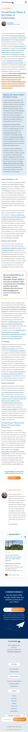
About (14, 696)
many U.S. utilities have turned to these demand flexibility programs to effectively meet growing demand (13, 217)
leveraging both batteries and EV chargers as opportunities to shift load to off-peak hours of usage (13, 309)
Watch (14, 478)
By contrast (6, 124)
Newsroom (14, 708)
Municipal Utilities (14, 683)
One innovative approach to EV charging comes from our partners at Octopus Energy (13, 374)
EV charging (4, 48)
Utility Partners (14, 671)
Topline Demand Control (10, 132)
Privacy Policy (10, 729)
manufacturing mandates (8, 348)
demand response (20, 46)
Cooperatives (14, 686)
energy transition (20, 39)
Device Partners (14, 669)
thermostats (15, 54)
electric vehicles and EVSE (13, 52)
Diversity (14, 701)
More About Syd (13, 524)
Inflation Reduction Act (18, 81)
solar (18, 50)
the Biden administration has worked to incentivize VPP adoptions (12, 451)
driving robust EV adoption (17, 350)
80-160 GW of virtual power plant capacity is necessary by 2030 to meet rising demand (13, 37)
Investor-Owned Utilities (14, 681)
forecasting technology (17, 137)
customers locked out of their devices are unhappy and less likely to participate (12, 324)
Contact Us (14, 706)
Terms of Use (17, 729)
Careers (14, 703)
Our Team (14, 698)
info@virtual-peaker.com (14, 651)
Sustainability (14, 711)
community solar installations (9, 409)
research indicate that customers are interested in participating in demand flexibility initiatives (13, 332)
